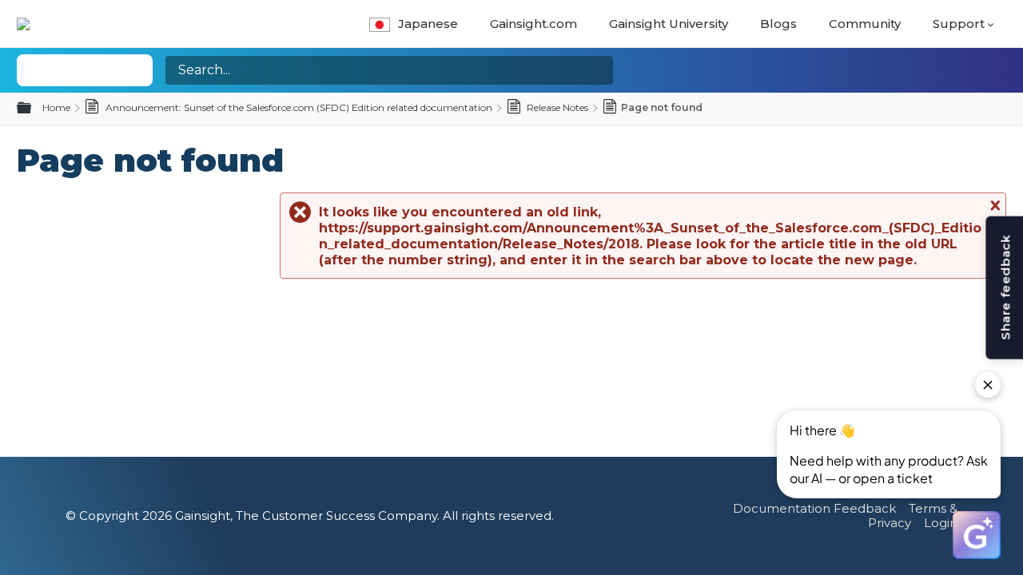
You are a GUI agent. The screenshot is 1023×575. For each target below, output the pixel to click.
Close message (993, 205)
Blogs (778, 23)
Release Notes (556, 107)
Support (959, 23)
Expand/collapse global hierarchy (33, 108)
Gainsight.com (533, 23)
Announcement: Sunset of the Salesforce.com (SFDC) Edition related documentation (297, 107)
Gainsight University (668, 23)
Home (56, 107)
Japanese (428, 23)
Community (865, 23)
